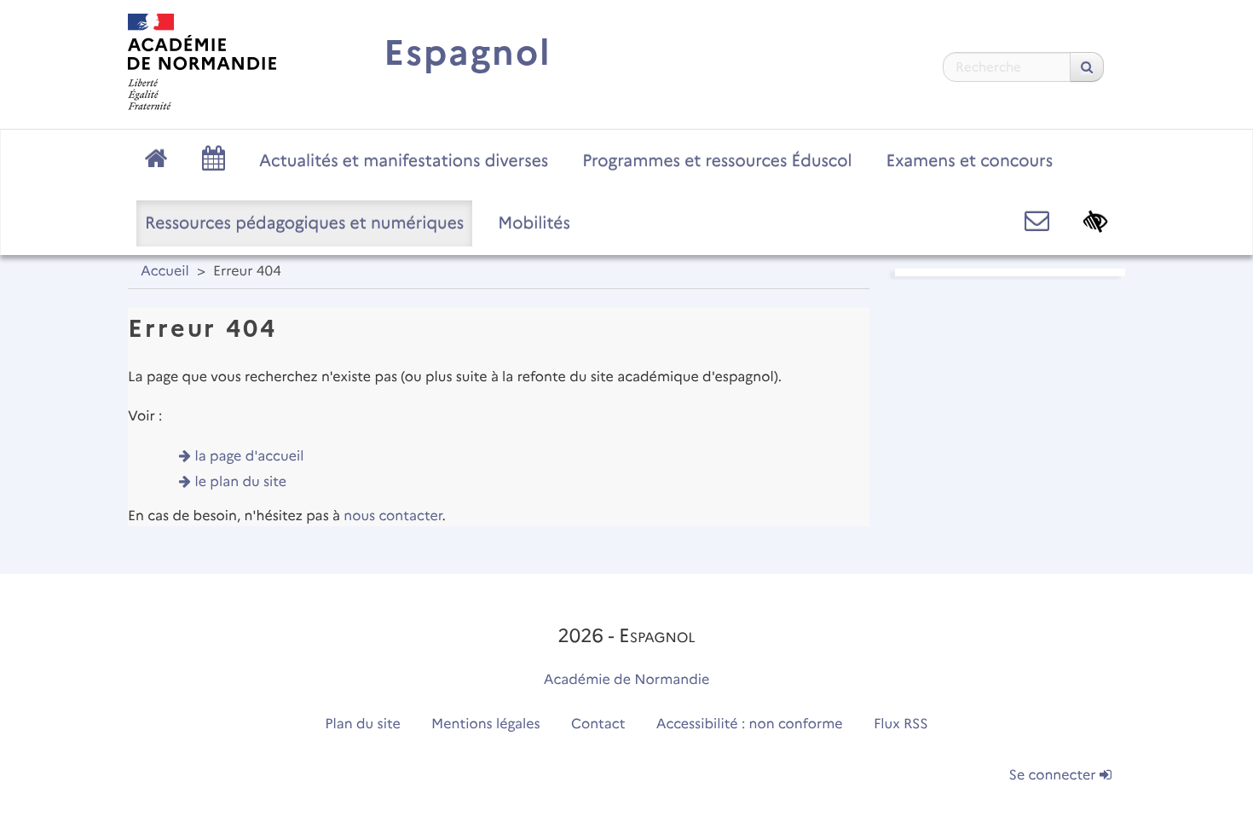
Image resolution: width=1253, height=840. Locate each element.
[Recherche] (1087, 67)
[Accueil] (202, 62)
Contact (598, 724)
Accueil (165, 272)
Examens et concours (970, 160)
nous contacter (393, 516)
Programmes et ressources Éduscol (717, 160)
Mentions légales (485, 724)
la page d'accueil (249, 457)
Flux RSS (901, 724)
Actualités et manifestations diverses (403, 160)
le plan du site (241, 482)
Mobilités (534, 222)
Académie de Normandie (627, 680)
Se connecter (1054, 776)
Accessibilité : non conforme (749, 724)
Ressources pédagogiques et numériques (304, 222)
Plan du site (362, 724)
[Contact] (1037, 221)
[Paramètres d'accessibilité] (1095, 221)
